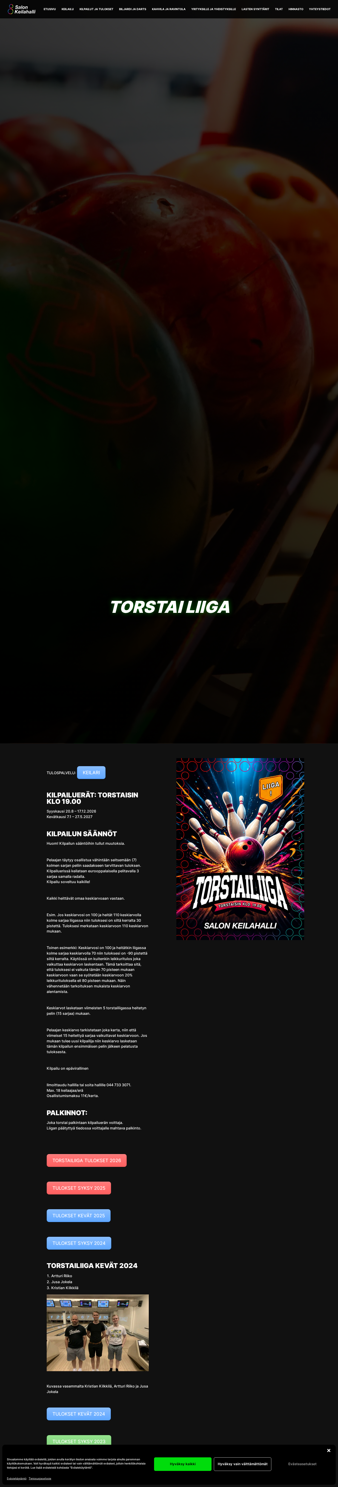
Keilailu (68, 9)
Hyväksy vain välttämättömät (243, 1464)
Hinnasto (296, 9)
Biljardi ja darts (132, 9)
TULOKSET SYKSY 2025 (78, 1188)
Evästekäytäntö (16, 1478)
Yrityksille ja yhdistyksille (213, 9)
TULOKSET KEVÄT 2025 (78, 1215)
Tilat (279, 9)
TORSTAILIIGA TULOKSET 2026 (86, 1160)
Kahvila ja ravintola (169, 9)
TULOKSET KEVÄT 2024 (78, 1414)
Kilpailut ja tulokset (96, 9)
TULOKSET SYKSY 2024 (79, 1243)
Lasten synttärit (255, 9)
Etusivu (50, 9)
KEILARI (91, 772)
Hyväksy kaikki (183, 1464)
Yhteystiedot (320, 9)
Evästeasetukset (302, 1464)
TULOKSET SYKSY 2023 (79, 1441)
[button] (329, 1450)
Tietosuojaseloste (40, 1478)
